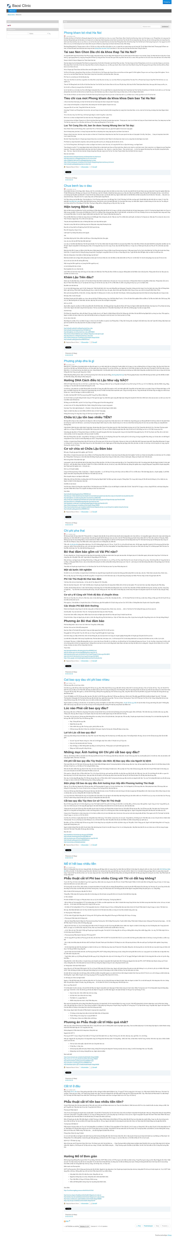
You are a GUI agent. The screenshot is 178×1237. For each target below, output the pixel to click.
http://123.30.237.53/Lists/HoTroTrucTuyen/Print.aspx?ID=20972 (81, 656)
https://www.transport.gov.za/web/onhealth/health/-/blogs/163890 (81, 1057)
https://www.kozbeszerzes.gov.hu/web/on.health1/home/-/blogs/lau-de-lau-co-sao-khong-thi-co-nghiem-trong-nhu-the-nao (96, 507)
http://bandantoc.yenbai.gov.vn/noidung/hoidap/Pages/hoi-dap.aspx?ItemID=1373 (86, 503)
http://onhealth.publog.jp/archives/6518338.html (76, 840)
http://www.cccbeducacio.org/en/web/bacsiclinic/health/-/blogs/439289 (82, 1198)
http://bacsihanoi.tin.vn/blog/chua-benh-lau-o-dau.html (78, 335)
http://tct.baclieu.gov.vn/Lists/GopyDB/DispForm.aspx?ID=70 (80, 652)
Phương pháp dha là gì (79, 361)
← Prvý (138, 1226)
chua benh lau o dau (74, 201)
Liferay (170, 1235)
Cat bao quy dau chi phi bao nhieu (86, 679)
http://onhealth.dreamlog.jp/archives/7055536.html (77, 494)
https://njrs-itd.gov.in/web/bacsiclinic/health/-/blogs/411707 (79, 1200)
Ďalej (157, 1226)
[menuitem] (167, 2)
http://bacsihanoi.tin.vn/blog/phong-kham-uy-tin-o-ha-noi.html (80, 158)
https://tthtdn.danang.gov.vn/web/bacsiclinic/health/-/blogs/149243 (81, 505)
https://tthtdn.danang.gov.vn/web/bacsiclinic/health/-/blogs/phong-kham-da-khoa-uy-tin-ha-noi (89, 162)
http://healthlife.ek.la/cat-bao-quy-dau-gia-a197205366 (78, 834)
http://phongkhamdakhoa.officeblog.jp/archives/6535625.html (80, 650)
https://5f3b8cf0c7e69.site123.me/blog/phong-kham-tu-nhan (80, 160)
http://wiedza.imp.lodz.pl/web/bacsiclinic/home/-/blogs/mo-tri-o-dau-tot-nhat (84, 1197)
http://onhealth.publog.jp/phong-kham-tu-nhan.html (77, 164)
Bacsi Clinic (11, 15)
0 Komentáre (84, 167)
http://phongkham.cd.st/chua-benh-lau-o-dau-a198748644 (79, 332)
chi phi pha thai (74, 544)
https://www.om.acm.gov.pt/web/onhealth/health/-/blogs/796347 (81, 1059)
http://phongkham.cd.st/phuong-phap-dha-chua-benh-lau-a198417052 (82, 497)
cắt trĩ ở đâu (73, 1091)
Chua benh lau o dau (78, 185)
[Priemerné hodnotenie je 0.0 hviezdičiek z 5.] (66, 179)
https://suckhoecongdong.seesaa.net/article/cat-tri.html (79, 1190)
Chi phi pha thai (74, 530)
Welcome (18, 15)
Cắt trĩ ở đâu (72, 1086)
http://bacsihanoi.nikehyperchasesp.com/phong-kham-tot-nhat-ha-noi (82, 156)
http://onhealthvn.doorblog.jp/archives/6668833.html (78, 1062)
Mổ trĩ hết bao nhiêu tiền (80, 863)
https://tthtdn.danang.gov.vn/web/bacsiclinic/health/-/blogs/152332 (81, 337)
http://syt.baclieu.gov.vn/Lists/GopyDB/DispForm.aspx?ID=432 (81, 838)
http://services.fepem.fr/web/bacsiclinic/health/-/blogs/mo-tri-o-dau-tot (82, 1195)
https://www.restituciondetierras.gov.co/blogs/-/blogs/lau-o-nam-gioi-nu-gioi (84, 334)
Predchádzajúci (148, 1226)
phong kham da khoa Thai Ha (103, 48)
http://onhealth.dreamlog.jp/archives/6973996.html (77, 836)
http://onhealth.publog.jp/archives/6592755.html (76, 339)
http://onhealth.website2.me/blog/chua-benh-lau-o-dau (78, 328)
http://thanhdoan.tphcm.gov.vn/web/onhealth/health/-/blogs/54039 (81, 1064)
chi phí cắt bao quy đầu (130, 702)
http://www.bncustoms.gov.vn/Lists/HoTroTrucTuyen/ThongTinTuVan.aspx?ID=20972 (87, 654)
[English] (10, 25)
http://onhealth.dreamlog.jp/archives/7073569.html (77, 330)
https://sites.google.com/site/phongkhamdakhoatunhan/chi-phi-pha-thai (83, 658)
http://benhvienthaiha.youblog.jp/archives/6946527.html (79, 1060)
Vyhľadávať (165, 26)
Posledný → (165, 1226)
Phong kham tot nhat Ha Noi (82, 32)
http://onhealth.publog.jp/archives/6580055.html (76, 509)
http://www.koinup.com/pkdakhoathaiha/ (74, 842)
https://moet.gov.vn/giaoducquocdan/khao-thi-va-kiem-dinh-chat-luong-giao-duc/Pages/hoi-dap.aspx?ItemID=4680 (94, 499)
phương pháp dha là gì (118, 375)
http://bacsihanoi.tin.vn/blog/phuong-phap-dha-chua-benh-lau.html (81, 501)
